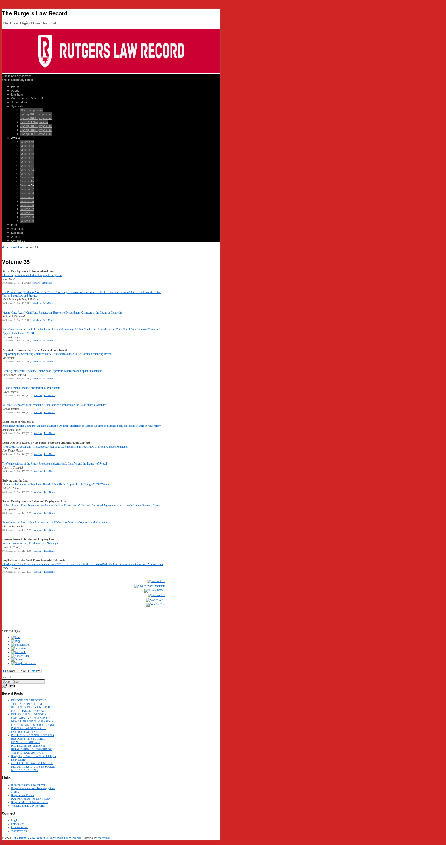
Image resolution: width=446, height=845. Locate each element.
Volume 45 (27, 157)
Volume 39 (27, 181)
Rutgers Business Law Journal (28, 784)
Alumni (15, 236)
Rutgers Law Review (22, 795)
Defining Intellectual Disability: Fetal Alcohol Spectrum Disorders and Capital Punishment (52, 371)
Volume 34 (27, 201)
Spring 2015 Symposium (36, 114)
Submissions (19, 102)
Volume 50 (18, 229)
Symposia (17, 106)
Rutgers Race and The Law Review (30, 798)
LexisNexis (47, 282)
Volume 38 (27, 185)
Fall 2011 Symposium (34, 122)
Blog (14, 225)
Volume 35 (27, 197)
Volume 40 (27, 177)
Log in (14, 820)
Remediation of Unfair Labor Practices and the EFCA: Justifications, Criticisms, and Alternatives (55, 522)
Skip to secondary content (18, 80)
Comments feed (19, 827)
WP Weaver (103, 837)
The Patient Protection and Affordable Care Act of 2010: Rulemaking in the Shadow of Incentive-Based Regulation (65, 446)
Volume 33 (27, 205)
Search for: (8, 677)
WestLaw (36, 282)
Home (15, 86)
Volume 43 (27, 165)
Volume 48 (27, 146)
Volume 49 (27, 142)
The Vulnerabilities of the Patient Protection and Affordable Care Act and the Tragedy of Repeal (54, 463)
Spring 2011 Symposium (36, 126)
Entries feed (17, 823)
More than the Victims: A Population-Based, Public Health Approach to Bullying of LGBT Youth (55, 484)
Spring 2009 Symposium (36, 134)
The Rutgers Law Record (35, 13)
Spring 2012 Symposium (36, 118)
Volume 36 (27, 193)
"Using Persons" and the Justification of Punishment (31, 387)
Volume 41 (27, 173)
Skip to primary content (16, 76)
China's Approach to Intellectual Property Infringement (32, 275)
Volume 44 (27, 161)
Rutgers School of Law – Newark (29, 802)
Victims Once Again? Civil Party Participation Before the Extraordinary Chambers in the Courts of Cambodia (62, 312)
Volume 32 (27, 209)
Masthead (17, 94)
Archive (16, 138)
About (15, 90)
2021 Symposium (31, 110)
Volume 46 (27, 153)
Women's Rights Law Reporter (28, 805)
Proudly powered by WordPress (63, 837)
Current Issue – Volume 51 (28, 98)
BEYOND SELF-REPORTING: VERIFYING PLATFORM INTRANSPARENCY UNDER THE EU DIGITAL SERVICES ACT (32, 706)
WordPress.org (19, 830)
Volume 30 (27, 217)
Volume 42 (27, 169)
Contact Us (18, 240)
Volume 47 (27, 150)
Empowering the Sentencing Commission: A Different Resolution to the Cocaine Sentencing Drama (56, 354)
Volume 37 (27, 189)
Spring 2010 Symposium (36, 130)
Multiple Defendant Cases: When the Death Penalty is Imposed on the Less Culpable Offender (54, 404)
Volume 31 (27, 213)
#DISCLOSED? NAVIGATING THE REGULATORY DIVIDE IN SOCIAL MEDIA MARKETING (33, 767)
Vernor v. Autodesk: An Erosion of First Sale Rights (31, 543)
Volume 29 (27, 221)
